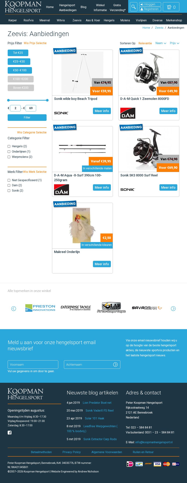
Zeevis (76, 20)
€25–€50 (19, 61)
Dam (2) (17, 185)
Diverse (157, 20)
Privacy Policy (71, 452)
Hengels (109, 20)
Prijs (173, 43)
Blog (83, 7)
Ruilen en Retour (143, 452)
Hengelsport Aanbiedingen (66, 7)
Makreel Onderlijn (67, 252)
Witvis (61, 20)
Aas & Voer (93, 20)
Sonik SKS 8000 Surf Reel (139, 175)
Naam (159, 43)
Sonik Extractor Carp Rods (100, 439)
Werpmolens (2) (22, 157)
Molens (125, 20)
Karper (12, 20)
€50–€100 (19, 70)
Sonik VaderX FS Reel (100, 410)
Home (50, 7)
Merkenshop (173, 20)
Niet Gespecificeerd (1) (27, 180)
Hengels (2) (19, 146)
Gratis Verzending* (117, 7)
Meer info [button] (102, 111)
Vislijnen (141, 20)
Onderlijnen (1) (21, 151)
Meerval (44, 20)
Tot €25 (18, 52)
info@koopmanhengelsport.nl (154, 442)
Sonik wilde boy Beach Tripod (75, 99)
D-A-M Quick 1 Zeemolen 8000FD (144, 99)
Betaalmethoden (41, 452)
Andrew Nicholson (88, 471)
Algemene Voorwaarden (106, 452)
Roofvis (29, 20)
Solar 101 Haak (94, 418)
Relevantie (145, 43)
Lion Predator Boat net (97, 402)
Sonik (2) (17, 190)
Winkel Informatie (100, 7)
